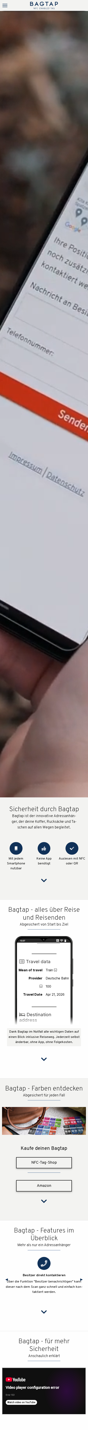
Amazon (44, 1186)
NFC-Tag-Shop (44, 1163)
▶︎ (83, 1279)
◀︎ (8, 1279)
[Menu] (4, 6)
